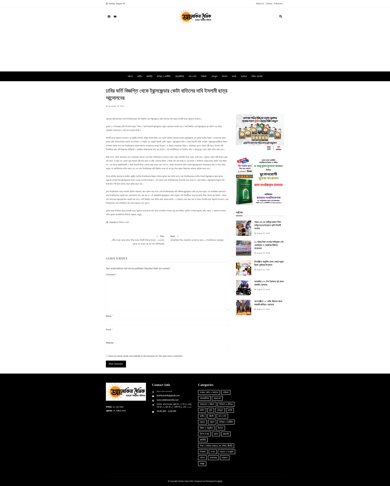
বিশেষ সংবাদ (204, 434)
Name (109, 316)
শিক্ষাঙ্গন (204, 76)
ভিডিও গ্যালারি (257, 76)
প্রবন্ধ (202, 422)
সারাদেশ (225, 458)
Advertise (278, 4)
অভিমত (226, 392)
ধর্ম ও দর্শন (192, 76)
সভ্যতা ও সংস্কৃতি (226, 452)
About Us (260, 4)
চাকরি (234, 76)
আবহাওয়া (217, 398)
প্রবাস (212, 422)
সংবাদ (127, 222)
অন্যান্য (244, 76)
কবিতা (202, 410)
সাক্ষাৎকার (213, 458)
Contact (269, 4)
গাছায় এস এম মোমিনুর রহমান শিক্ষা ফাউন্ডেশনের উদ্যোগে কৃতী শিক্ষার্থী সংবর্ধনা (267, 225)
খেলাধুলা (214, 76)
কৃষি (210, 410)
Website (109, 343)
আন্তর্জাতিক (179, 76)
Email (109, 330)
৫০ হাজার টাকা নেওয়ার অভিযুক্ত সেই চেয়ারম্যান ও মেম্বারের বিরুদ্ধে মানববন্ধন (269, 245)
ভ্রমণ (216, 434)
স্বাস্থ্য (202, 464)
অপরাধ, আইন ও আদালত (209, 392)
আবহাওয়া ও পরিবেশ (207, 404)
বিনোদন (224, 76)
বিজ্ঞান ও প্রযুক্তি (206, 428)
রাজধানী (226, 434)
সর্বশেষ (130, 76)
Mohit (219, 481)
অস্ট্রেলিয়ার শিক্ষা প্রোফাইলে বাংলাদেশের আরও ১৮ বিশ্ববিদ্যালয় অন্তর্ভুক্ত (197, 238)
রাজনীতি (149, 76)
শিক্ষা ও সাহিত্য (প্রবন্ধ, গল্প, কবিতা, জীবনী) (216, 446)
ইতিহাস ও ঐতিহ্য (226, 404)
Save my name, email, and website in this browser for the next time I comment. (145, 356)
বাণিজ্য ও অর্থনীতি (163, 76)
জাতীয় (139, 76)
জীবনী (211, 416)
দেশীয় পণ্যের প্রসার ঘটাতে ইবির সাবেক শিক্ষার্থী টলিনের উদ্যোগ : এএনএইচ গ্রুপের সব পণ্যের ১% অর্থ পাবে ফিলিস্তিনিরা (138, 240)
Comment (111, 275)
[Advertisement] (195, 48)
